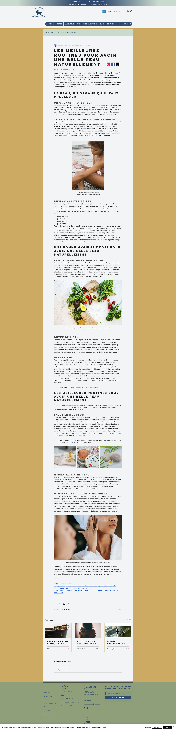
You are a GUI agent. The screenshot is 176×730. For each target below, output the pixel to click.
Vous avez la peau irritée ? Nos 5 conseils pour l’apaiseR (87, 642)
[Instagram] (108, 64)
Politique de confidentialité (98, 727)
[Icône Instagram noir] (84, 708)
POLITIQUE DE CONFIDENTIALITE (70, 702)
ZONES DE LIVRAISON (50, 714)
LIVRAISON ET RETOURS (68, 698)
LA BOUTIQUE (48, 696)
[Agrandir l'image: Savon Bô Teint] (65, 457)
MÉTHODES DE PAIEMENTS (68, 705)
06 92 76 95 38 (87, 700)
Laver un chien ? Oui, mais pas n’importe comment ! (57, 642)
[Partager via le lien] (68, 604)
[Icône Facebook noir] (87, 708)
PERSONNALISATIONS (50, 703)
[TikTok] (117, 64)
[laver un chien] (58, 630)
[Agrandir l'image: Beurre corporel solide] (88, 457)
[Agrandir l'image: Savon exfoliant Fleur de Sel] (111, 457)
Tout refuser (157, 727)
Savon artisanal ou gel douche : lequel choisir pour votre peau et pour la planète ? (117, 642)
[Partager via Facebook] (55, 604)
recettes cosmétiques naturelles (67, 32)
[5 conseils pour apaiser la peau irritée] (88, 630)
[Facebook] (113, 64)
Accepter (167, 727)
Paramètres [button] (147, 727)
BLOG (46, 707)
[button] (129, 11)
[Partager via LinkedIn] (64, 604)
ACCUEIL (46, 689)
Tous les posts (49, 32)
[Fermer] (174, 727)
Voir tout (128, 619)
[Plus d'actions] (121, 45)
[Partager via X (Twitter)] (59, 604)
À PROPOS (47, 692)
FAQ (62, 709)
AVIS (45, 699)
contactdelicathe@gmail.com (92, 704)
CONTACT (47, 710)
